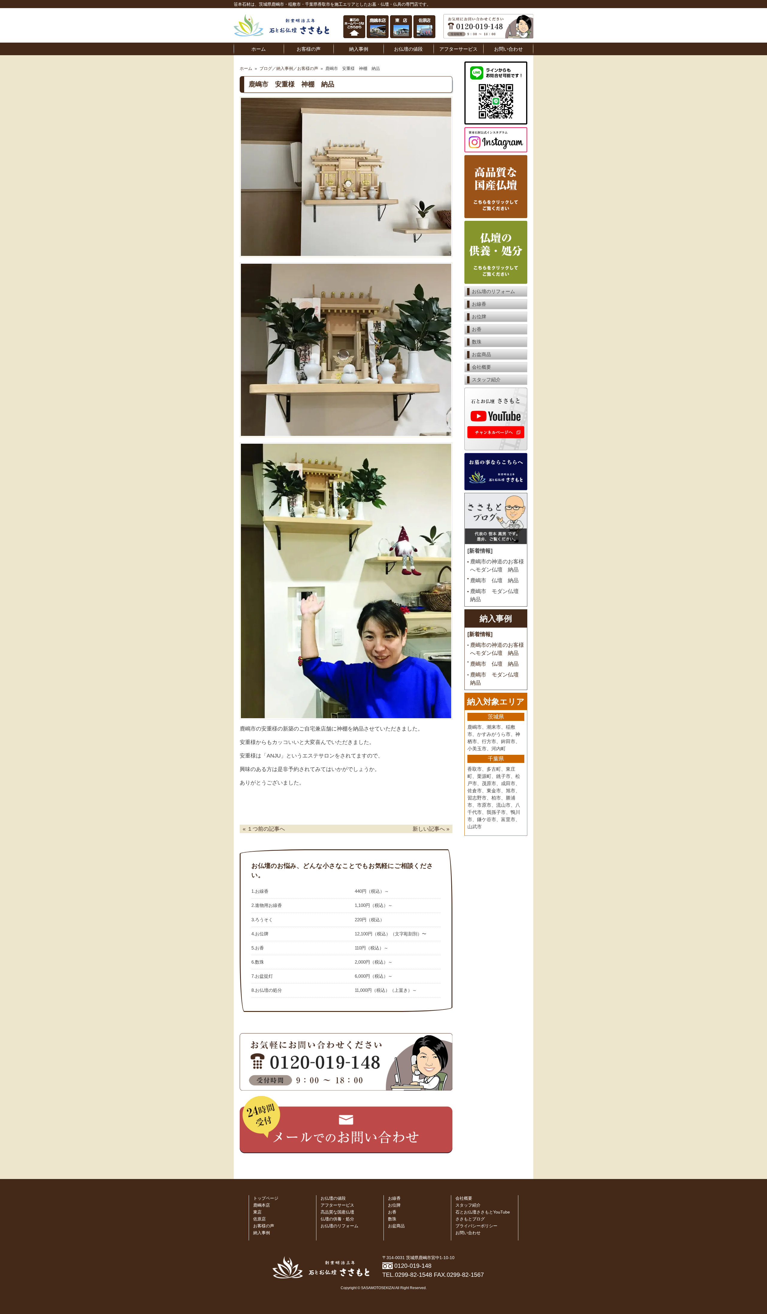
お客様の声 (309, 49)
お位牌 (479, 316)
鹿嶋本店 (261, 1205)
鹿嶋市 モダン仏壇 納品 (497, 595)
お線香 (479, 304)
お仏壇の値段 (408, 49)
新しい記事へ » (431, 829)
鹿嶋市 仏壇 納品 (494, 581)
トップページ (265, 1198)
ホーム (258, 49)
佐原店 (259, 1219)
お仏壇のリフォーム (493, 291)
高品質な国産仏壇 (337, 1212)
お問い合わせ (508, 49)
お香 (476, 329)
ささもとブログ (470, 1219)
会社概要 (481, 367)
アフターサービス (458, 49)
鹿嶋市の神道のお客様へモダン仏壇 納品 (497, 566)
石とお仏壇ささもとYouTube (482, 1212)
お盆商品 (481, 354)
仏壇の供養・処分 (337, 1219)
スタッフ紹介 (486, 379)
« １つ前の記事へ (264, 829)
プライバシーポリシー (476, 1226)
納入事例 (358, 49)
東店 (257, 1212)
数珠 (476, 341)
